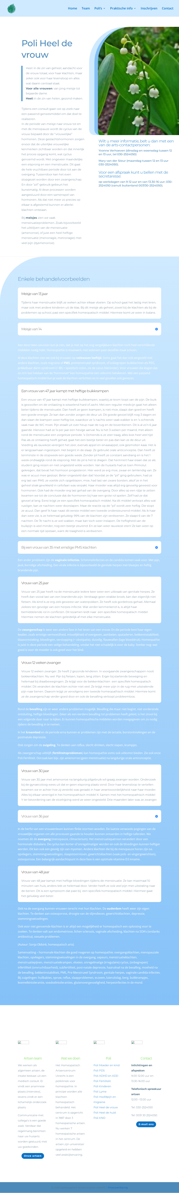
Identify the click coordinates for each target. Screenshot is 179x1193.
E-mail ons (146, 1124)
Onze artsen (33, 1155)
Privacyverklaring (118, 1187)
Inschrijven (149, 8)
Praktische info (121, 8)
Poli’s (98, 8)
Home (72, 8)
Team (86, 8)
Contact (167, 8)
